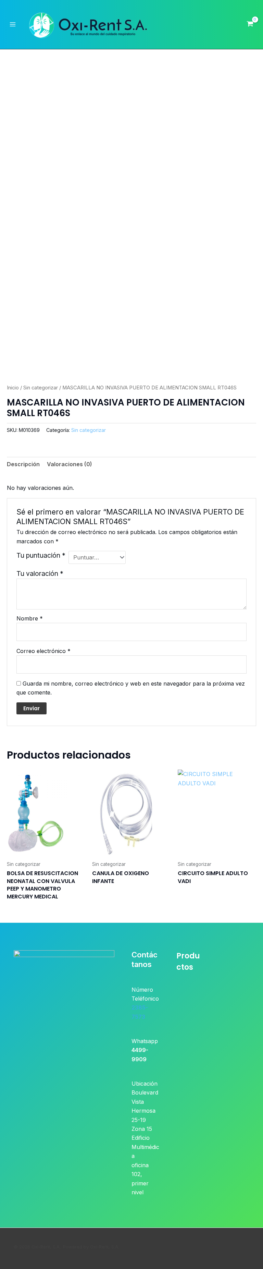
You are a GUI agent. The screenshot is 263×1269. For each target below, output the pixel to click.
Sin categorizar (40, 388)
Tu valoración (39, 573)
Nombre (29, 618)
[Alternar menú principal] (12, 24)
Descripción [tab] (23, 464)
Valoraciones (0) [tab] (69, 464)
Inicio (13, 388)
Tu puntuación (40, 555)
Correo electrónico (43, 651)
